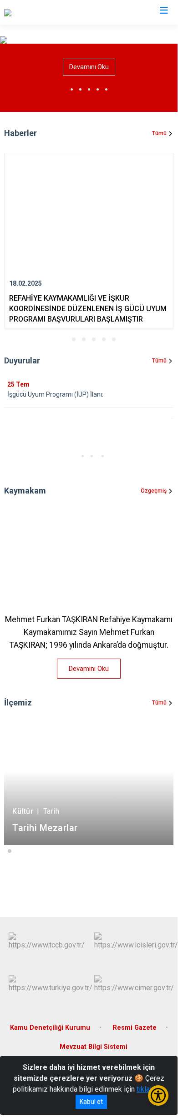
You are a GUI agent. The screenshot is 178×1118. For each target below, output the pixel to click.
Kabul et (91, 1101)
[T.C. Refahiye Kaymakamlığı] (47, 12)
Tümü (159, 133)
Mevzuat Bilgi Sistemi (93, 1047)
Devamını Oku (89, 67)
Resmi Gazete (134, 1028)
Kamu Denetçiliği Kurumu (50, 1028)
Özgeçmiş (154, 491)
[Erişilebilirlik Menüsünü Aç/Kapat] (158, 1095)
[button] (64, 339)
